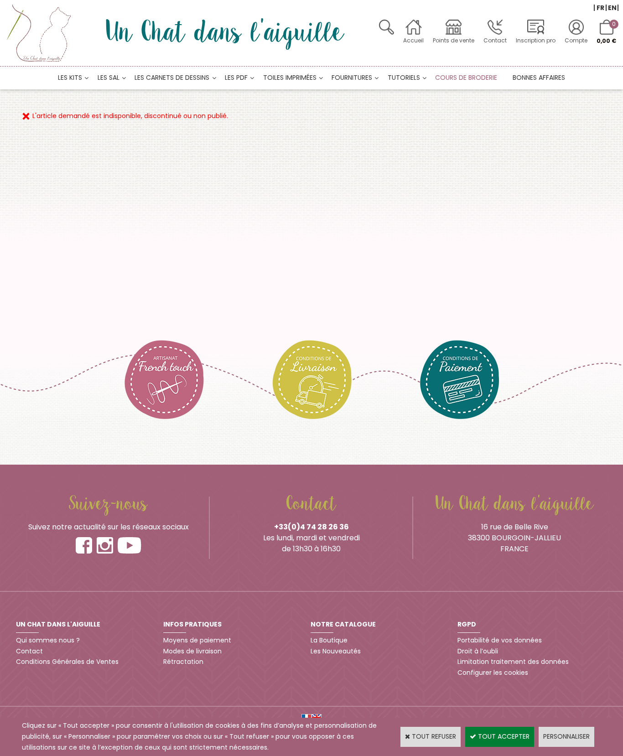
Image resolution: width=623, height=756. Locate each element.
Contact (495, 40)
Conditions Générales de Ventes (67, 661)
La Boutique (329, 640)
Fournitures (352, 77)
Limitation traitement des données (513, 661)
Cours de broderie (466, 77)
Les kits (70, 77)
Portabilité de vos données (499, 640)
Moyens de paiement (197, 640)
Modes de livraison (192, 651)
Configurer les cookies (492, 672)
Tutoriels (404, 77)
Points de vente (453, 40)
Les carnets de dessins (172, 77)
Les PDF (236, 77)
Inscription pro (536, 40)
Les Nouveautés (336, 651)
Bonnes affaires (539, 77)
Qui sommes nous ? (48, 640)
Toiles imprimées (290, 77)
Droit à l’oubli (477, 651)
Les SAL (108, 77)
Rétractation (183, 661)
